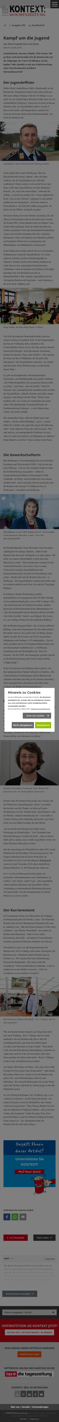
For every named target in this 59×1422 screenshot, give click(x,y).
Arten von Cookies (35, 715)
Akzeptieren (43, 725)
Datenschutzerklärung (40, 709)
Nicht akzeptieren (23, 725)
